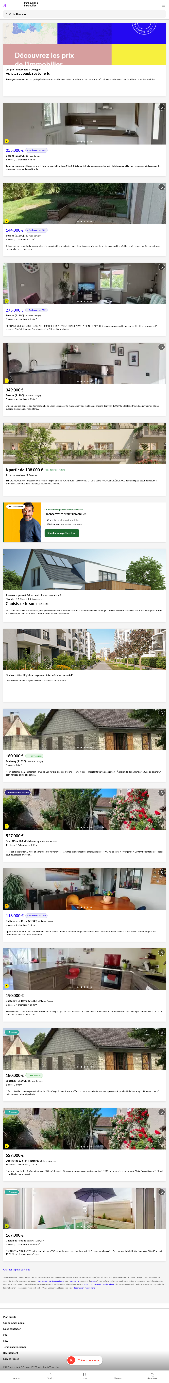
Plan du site (9, 1316)
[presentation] (6, 124)
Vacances (118, 1378)
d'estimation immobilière (84, 1288)
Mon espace (152, 1378)
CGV (6, 1340)
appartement (96, 1284)
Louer (84, 1378)
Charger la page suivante (16, 1269)
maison (87, 1284)
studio (105, 1284)
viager (93, 1281)
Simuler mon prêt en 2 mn (62, 532)
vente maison (42, 1281)
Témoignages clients (14, 1346)
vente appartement (57, 1281)
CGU (6, 1334)
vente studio (74, 1281)
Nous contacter (12, 1328)
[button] (78, 140)
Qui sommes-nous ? (14, 1322)
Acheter (16, 1378)
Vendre (51, 1378)
